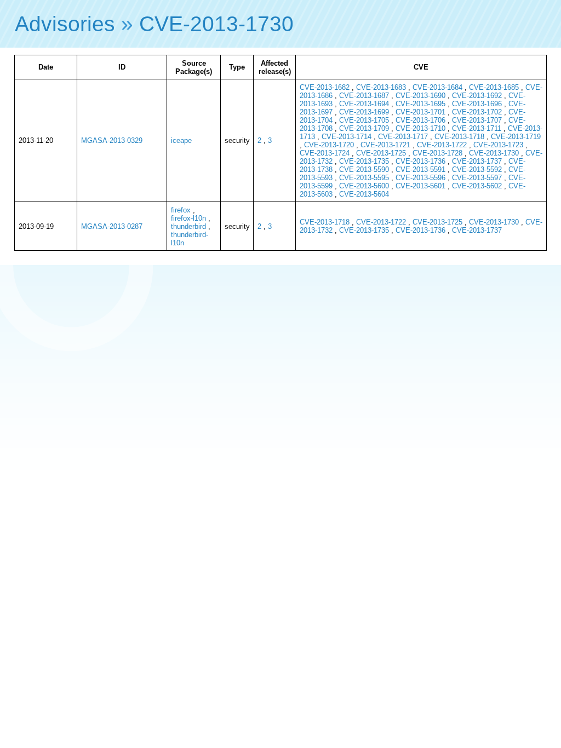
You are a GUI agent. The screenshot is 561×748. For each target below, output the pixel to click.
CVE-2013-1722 (442, 145)
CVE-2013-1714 (346, 137)
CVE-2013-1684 (437, 87)
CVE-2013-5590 (364, 169)
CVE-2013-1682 (325, 87)
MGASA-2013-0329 (111, 140)
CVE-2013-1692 (477, 95)
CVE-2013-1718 (459, 137)
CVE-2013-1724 (325, 153)
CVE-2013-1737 (477, 161)
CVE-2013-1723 (498, 145)
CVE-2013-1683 (381, 87)
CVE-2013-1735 (364, 161)
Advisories (65, 24)
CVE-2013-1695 (420, 104)
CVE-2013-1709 (364, 128)
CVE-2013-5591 (420, 169)
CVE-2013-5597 (477, 178)
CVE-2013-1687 (364, 95)
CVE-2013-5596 (420, 178)
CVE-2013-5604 (364, 194)
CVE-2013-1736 (420, 161)
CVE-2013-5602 (477, 186)
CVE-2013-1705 (364, 120)
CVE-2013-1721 (385, 145)
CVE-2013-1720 (329, 145)
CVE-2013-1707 (477, 120)
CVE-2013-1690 (420, 95)
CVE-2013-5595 (364, 178)
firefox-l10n (188, 218)
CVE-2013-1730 (216, 24)
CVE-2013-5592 (477, 169)
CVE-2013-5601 (420, 186)
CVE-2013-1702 (477, 112)
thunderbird (188, 226)
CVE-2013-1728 (437, 153)
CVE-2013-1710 (420, 128)
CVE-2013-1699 (364, 112)
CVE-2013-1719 (516, 137)
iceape (181, 140)
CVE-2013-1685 (494, 87)
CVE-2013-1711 (476, 128)
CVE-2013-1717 (403, 137)
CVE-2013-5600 (364, 186)
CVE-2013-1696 (477, 104)
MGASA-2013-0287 (111, 226)
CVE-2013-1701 (420, 112)
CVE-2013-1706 (420, 120)
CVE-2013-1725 (381, 153)
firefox (181, 210)
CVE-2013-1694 (364, 104)
